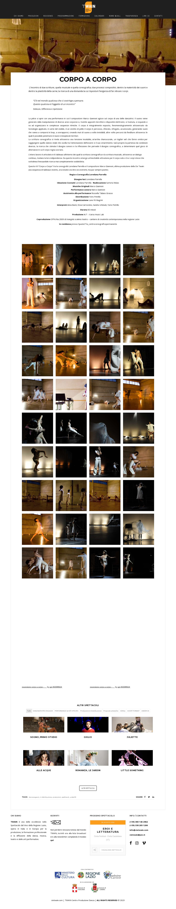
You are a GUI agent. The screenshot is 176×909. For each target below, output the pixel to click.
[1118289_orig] (138, 259)
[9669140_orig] (138, 563)
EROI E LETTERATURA (108, 830)
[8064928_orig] (104, 495)
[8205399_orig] (138, 495)
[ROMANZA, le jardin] (88, 765)
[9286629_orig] (71, 563)
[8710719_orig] (71, 529)
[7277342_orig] (138, 461)
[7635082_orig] (71, 495)
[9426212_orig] (104, 563)
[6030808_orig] (104, 428)
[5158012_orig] (138, 394)
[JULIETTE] (132, 732)
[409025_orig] (104, 259)
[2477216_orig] (138, 327)
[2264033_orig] (71, 327)
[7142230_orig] (104, 461)
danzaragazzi (34, 797)
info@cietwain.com (139, 830)
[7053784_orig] (71, 461)
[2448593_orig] (104, 327)
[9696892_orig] (37, 259)
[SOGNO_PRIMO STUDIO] (44, 732)
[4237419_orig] (71, 394)
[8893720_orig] (37, 563)
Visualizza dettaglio (111, 850)
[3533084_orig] (71, 360)
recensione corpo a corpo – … (34, 687)
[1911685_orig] (138, 293)
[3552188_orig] (104, 360)
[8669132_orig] (37, 529)
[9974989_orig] (71, 259)
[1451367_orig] (71, 293)
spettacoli (65, 797)
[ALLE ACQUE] (44, 765)
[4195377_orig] (37, 394)
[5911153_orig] (71, 428)
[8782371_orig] (104, 529)
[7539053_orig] (37, 495)
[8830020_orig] (138, 529)
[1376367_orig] (37, 293)
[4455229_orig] (104, 394)
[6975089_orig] (37, 461)
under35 (73, 797)
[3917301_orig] (138, 360)
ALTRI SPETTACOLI (88, 788)
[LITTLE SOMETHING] (132, 765)
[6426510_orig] (138, 428)
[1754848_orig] (104, 293)
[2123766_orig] (37, 327)
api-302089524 (56, 687)
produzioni (57, 797)
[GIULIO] (88, 732)
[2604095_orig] (37, 360)
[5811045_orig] (37, 428)
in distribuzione (46, 797)
